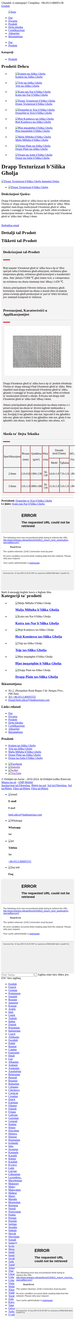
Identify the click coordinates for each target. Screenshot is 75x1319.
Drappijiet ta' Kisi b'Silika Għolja (33, 112)
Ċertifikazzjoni (16, 30)
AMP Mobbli (25, 782)
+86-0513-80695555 (19, 861)
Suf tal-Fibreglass (57, 785)
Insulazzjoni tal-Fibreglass (15, 785)
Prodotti (12, 24)
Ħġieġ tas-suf (38, 785)
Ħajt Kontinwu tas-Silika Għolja (33, 121)
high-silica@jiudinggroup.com (25, 814)
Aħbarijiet (13, 33)
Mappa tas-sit (8, 782)
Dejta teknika (15, 27)
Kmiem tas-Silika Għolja (29, 76)
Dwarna (12, 20)
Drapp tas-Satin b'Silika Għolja (32, 157)
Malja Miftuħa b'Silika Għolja (31, 139)
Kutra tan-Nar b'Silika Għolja (31, 94)
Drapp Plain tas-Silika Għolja (31, 148)
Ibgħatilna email (10, 225)
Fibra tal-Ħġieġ (21, 788)
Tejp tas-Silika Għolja (27, 85)
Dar (10, 17)
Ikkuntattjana (15, 36)
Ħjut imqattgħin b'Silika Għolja (32, 130)
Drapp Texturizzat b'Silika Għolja (33, 103)
